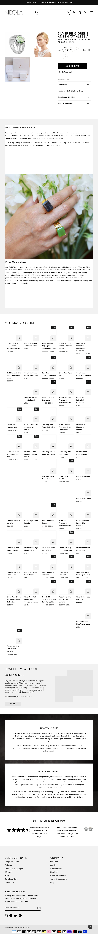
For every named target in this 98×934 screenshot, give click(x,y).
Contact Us (9, 882)
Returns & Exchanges (14, 869)
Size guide (87, 50)
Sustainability (56, 869)
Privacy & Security (58, 876)
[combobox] (53, 12)
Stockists (54, 872)
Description (62, 85)
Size (59, 50)
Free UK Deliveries (65, 103)
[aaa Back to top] (90, 927)
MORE (13, 704)
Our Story (54, 862)
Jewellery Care (11, 879)
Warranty (8, 872)
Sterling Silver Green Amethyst (74, 39)
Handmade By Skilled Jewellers (70, 91)
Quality (53, 865)
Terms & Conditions (58, 879)
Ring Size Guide (12, 862)
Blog (52, 882)
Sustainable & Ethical (66, 97)
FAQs (7, 876)
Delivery (8, 865)
